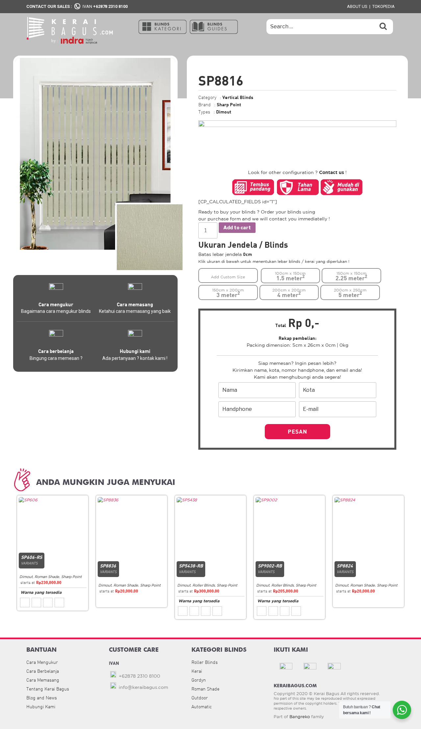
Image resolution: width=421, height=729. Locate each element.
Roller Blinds (203, 585)
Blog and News (41, 698)
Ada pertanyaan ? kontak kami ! (134, 358)
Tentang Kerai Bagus (47, 689)
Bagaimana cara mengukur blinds (56, 311)
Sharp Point (71, 577)
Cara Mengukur (42, 662)
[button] (162, 26)
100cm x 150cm (290, 276)
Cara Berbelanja (42, 671)
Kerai (196, 671)
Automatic (201, 707)
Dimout (26, 577)
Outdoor (199, 698)
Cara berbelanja (56, 351)
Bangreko (299, 716)
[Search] (383, 27)
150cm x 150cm (351, 276)
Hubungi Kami (40, 707)
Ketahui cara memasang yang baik (135, 311)
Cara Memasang (42, 680)
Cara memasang (135, 304)
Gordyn (198, 680)
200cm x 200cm (289, 293)
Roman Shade (47, 577)
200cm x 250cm (350, 293)
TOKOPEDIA (383, 6)
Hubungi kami (135, 351)
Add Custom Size (228, 277)
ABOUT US (357, 6)
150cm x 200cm (228, 293)
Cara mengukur (55, 304)
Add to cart (237, 227)
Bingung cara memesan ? (56, 358)
